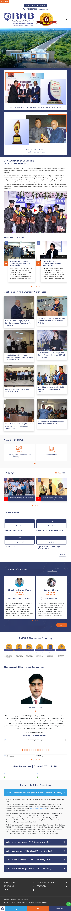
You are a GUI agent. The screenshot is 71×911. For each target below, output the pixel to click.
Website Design (9, 906)
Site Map (45, 902)
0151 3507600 (31, 9)
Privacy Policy (16, 902)
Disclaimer (38, 902)
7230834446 (43, 9)
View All (62, 554)
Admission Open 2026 (35, 5)
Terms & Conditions (27, 902)
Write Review (52, 571)
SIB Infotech (30, 906)
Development (20, 906)
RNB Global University (38, 808)
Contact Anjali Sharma (52, 598)
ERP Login (7, 902)
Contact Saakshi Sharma (19, 598)
